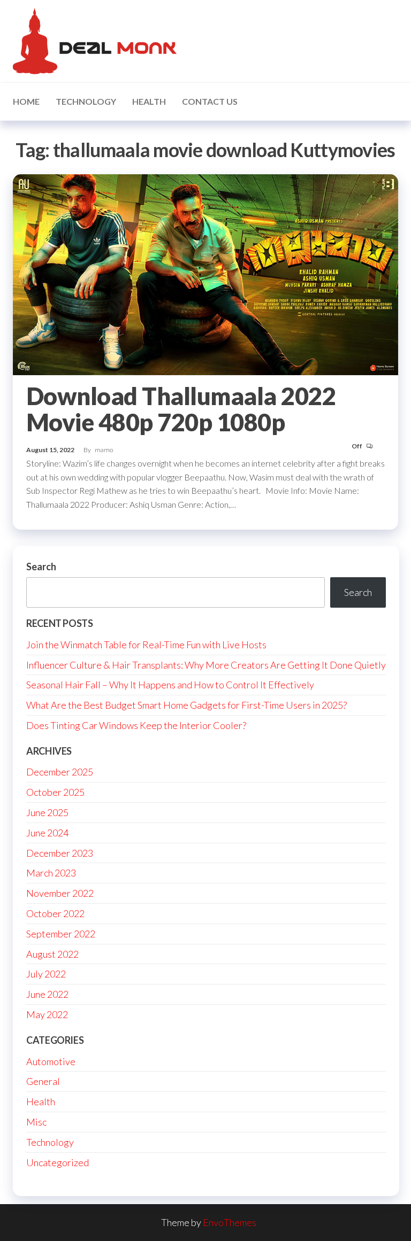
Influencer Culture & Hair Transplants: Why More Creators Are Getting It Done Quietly (206, 665)
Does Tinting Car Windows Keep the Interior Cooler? (136, 725)
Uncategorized (57, 1162)
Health (149, 101)
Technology (86, 101)
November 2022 (60, 893)
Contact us (210, 101)
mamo (104, 450)
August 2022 (52, 954)
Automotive (50, 1061)
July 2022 (46, 974)
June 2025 (47, 812)
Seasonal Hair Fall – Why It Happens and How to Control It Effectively (170, 685)
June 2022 (47, 994)
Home (26, 101)
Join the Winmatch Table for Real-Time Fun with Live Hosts (146, 644)
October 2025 (55, 792)
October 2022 (55, 913)
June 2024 (47, 833)
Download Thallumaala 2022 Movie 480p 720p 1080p (181, 409)
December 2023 (59, 853)
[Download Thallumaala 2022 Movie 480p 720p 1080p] (205, 273)
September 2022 (60, 934)
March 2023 (51, 873)
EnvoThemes (229, 1222)
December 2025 (59, 772)
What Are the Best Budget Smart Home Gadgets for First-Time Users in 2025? (186, 705)
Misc (36, 1122)
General (43, 1081)
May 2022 (47, 1014)
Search (41, 566)
